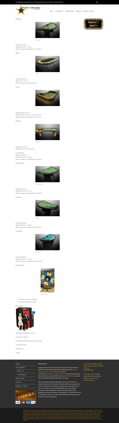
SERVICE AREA (20, 378)
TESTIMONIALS (22, 374)
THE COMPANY (20, 367)
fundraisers (50, 374)
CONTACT (19, 382)
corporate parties (59, 374)
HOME (17, 364)
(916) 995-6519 (88, 370)
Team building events (54, 371)
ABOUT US (20, 371)
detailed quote (58, 2)
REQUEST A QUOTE (22, 386)
